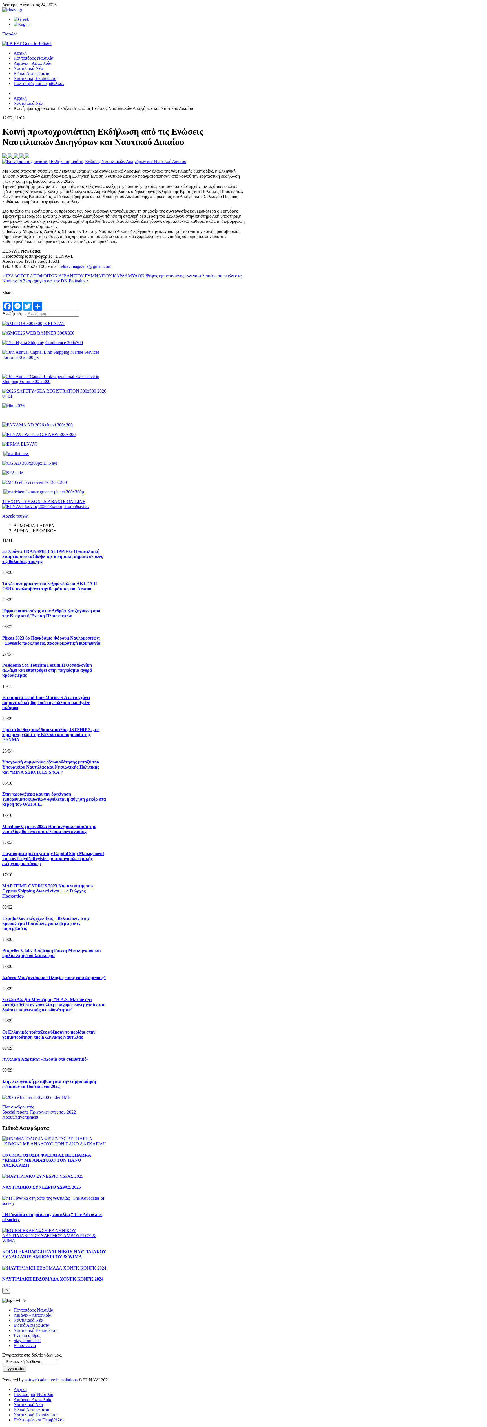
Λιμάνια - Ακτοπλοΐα (32, 63)
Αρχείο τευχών (15, 516)
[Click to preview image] (94, 161)
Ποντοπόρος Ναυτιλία (33, 58)
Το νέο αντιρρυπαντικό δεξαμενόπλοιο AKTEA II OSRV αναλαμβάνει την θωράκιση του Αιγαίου (49, 586)
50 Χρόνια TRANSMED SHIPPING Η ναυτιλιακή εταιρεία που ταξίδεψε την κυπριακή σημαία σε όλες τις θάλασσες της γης (52, 556)
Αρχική (20, 53)
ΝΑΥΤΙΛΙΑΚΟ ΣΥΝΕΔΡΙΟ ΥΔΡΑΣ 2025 (41, 1187)
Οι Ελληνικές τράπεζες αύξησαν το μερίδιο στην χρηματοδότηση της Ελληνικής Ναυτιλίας (48, 1034)
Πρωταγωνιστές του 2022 (53, 1112)
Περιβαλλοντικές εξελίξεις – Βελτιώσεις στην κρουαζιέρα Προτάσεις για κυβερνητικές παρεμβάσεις (46, 923)
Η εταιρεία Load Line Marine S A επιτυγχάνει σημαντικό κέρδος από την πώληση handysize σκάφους (46, 702)
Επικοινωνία (25, 1345)
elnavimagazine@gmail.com (86, 266)
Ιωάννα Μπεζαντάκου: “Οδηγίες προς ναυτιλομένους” (54, 977)
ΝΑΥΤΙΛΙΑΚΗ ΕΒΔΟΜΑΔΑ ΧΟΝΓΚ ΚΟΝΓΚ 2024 (52, 1279)
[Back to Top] (6, 1291)
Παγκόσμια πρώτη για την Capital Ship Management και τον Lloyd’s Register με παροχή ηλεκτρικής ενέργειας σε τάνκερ (53, 858)
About (8, 1117)
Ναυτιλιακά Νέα (28, 68)
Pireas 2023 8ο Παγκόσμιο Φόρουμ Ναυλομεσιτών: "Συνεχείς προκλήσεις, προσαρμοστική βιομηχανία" (52, 640)
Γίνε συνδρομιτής (18, 1107)
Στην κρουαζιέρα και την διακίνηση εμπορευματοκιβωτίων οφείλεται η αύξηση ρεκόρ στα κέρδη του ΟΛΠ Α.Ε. (54, 799)
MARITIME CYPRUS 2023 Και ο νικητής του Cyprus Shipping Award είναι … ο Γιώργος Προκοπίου (47, 890)
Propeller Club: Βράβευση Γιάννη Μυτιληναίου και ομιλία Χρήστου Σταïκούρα (51, 953)
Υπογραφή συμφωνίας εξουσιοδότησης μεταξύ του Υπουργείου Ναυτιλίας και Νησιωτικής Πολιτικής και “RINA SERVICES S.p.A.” (50, 767)
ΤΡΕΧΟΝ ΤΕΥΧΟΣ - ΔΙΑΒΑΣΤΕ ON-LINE (43, 501)
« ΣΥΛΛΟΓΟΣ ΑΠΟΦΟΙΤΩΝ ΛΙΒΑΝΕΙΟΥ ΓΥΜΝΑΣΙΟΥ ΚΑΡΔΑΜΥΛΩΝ (73, 275)
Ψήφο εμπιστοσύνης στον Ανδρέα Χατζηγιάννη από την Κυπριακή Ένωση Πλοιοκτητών (51, 613)
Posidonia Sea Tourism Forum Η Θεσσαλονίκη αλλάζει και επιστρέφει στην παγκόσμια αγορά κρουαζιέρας (47, 670)
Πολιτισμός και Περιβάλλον (39, 83)
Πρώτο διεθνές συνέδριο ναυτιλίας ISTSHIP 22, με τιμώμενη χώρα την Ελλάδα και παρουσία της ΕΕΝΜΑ (50, 734)
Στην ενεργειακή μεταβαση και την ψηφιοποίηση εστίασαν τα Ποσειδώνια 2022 (49, 1084)
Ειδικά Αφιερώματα (31, 73)
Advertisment (26, 1117)
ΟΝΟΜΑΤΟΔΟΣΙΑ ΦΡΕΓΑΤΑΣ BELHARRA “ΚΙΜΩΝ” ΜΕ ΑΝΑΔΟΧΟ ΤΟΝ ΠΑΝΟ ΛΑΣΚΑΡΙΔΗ (46, 1160)
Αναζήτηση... (14, 313)
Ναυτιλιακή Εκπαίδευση (35, 78)
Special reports (15, 1112)
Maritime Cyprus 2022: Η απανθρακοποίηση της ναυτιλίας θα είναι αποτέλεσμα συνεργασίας (49, 829)
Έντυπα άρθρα (26, 1335)
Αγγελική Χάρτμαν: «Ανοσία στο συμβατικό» (45, 1059)
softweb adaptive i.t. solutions (51, 1379)
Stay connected (27, 1340)
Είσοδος (9, 34)
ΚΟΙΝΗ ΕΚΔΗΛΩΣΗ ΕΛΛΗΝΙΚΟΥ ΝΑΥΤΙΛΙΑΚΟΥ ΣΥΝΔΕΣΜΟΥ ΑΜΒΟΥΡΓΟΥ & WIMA (54, 1254)
